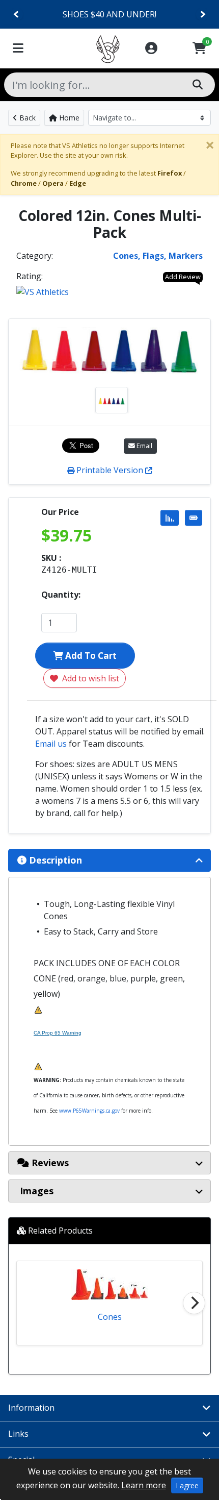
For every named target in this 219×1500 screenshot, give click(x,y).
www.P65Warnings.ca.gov (89, 1110)
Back (26, 117)
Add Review (183, 276)
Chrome (24, 183)
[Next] (202, 14)
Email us (51, 743)
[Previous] (16, 14)
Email (143, 445)
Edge (77, 183)
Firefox (169, 173)
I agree (187, 1485)
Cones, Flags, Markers (158, 255)
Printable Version (109, 470)
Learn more (143, 1485)
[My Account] (151, 48)
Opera (53, 183)
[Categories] (18, 48)
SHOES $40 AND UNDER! (109, 14)
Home (68, 117)
